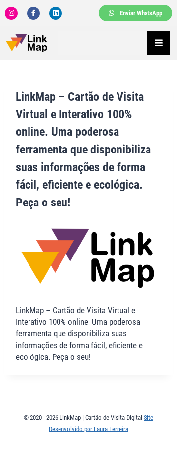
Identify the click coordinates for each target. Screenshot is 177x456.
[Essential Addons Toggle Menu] (159, 43)
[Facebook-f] (33, 13)
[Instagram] (11, 13)
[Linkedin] (55, 13)
